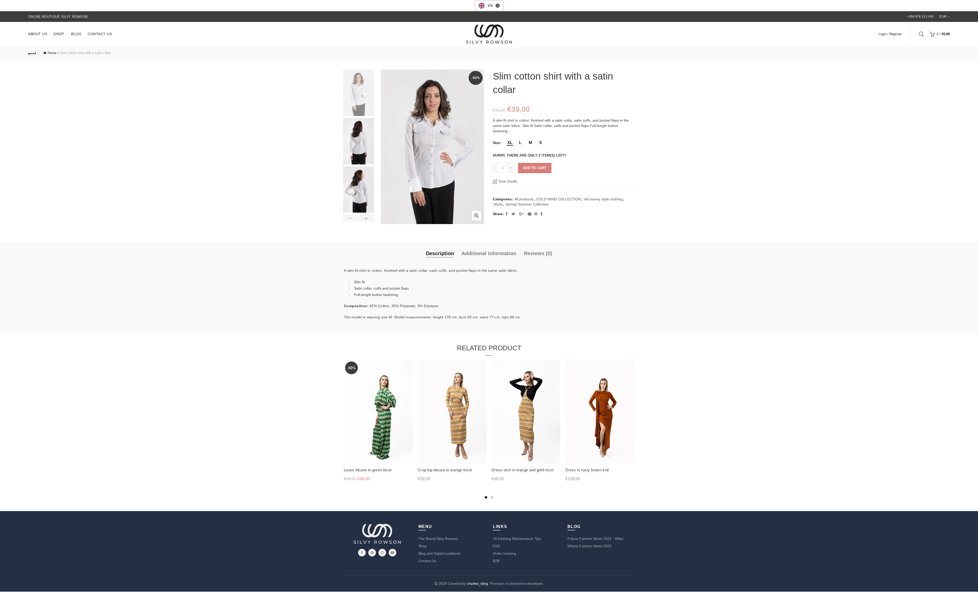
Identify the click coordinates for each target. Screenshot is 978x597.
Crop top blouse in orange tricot (445, 470)
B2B (496, 561)
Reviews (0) (538, 253)
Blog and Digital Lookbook (439, 553)
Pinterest (372, 552)
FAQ (496, 546)
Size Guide (508, 181)
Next (366, 218)
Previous (351, 218)
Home (52, 53)
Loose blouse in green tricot (367, 470)
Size (496, 143)
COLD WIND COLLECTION (558, 199)
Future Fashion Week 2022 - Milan (595, 539)
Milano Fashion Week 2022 (589, 546)
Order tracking (504, 553)
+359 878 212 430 (920, 16)
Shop (422, 546)
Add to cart (534, 168)
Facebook (362, 552)
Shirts (497, 204)
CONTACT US (100, 34)
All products (523, 199)
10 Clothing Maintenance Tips (517, 539)
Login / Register (890, 34)
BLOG (76, 34)
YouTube (392, 552)
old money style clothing (603, 199)
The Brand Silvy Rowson (438, 539)
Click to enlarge (476, 215)
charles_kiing (477, 583)
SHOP (58, 34)
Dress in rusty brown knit (587, 470)
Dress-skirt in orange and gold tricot (522, 470)
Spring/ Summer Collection (527, 204)
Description (440, 253)
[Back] (32, 53)
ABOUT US (37, 34)
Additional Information (488, 253)
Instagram (382, 552)
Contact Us (427, 561)
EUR (943, 16)
